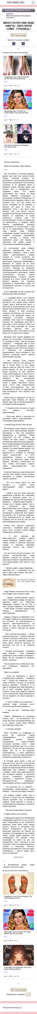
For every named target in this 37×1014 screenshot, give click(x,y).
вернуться (18, 857)
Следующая (21, 35)
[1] (26, 435)
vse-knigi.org (15, 2)
